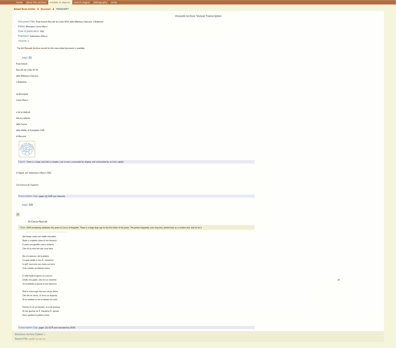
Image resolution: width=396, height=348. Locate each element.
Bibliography (100, 2)
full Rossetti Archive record (34, 48)
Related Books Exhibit (25, 9)
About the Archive (36, 2)
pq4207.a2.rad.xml (37, 339)
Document (46, 9)
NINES (114, 2)
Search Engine (81, 2)
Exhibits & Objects (60, 2)
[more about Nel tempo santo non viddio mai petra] (18, 215)
